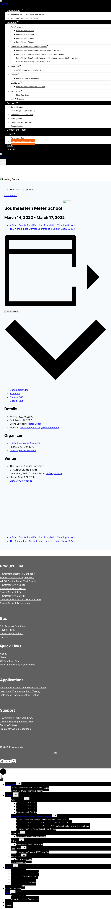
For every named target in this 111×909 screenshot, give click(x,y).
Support (9, 867)
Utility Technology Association (26, 443)
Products (9, 795)
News (3, 657)
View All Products (17, 99)
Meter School (35, 423)
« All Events (10, 195)
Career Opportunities (11, 633)
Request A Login (17, 126)
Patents (4, 637)
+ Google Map (54, 473)
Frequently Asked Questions (21, 122)
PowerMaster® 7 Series (25, 42)
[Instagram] (13, 762)
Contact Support (17, 107)
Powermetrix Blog (17, 138)
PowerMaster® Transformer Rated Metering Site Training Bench (40, 54)
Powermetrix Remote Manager (27, 78)
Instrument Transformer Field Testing (24, 18)
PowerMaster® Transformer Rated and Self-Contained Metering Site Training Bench (47, 58)
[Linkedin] (6, 762)
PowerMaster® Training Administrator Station (33, 62)
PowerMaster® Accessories (15, 603)
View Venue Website (21, 480)
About (10, 145)
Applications (10, 784)
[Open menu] (3, 162)
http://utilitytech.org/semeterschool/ (39, 427)
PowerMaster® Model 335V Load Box (30, 87)
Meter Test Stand (22, 95)
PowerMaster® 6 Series (25, 38)
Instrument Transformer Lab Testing (19, 695)
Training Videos (16, 118)
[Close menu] (0, 777)
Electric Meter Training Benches (17, 577)
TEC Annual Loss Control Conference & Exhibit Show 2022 (42, 228)
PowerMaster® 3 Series (25, 31)
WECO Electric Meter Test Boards (28, 70)
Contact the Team (16, 129)
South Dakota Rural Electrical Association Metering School (42, 225)
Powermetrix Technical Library (22, 115)
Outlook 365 (16, 397)
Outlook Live (16, 400)
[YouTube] (9, 762)
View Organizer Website (23, 450)
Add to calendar (11, 312)
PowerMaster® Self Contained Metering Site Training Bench (38, 50)
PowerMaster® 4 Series (25, 34)
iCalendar (15, 393)
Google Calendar (19, 390)
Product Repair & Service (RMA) (23, 111)
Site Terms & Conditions (13, 626)
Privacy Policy (7, 629)
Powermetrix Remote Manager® (17, 573)
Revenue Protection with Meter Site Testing (27, 14)
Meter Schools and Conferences (23, 142)
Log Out (11, 149)
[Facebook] (2, 762)
